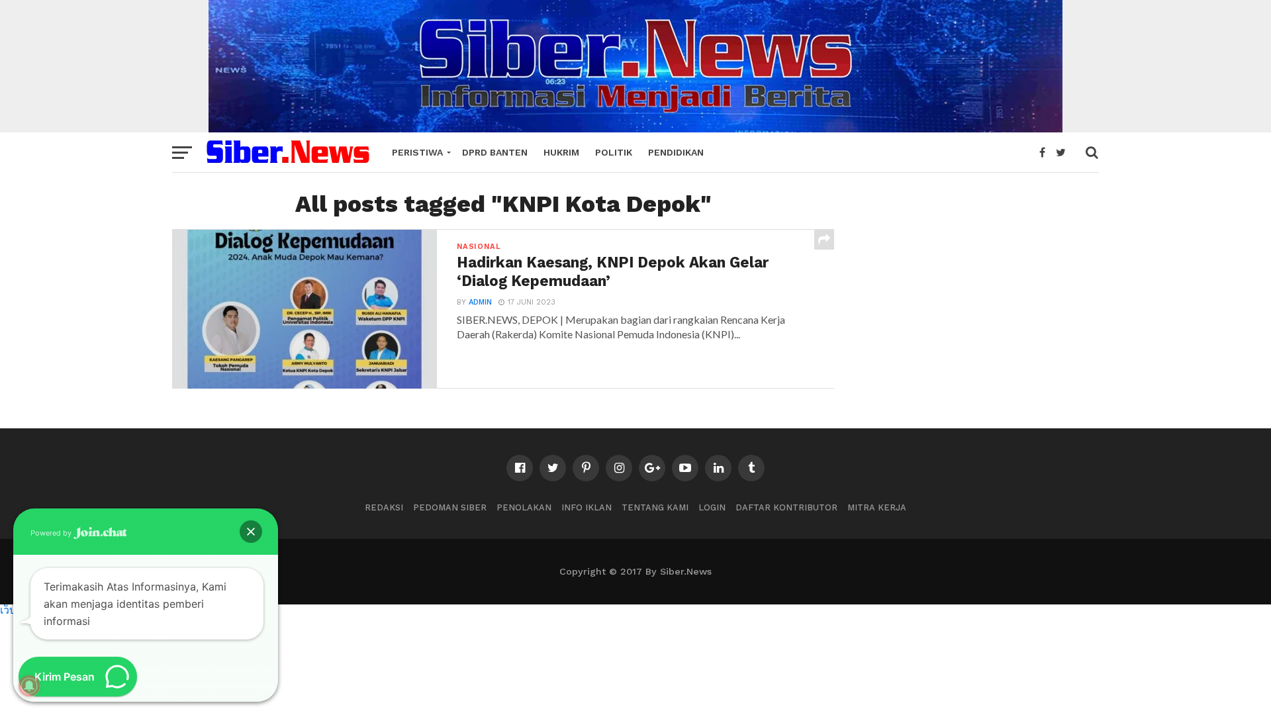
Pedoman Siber (450, 507)
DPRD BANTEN (495, 152)
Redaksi (384, 507)
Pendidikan (676, 152)
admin (480, 302)
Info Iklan (586, 507)
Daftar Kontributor (786, 507)
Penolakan (523, 507)
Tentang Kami (655, 507)
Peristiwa (417, 152)
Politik (613, 152)
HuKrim (561, 152)
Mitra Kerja (876, 507)
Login (712, 507)
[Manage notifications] (29, 685)
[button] (251, 531)
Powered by (51, 533)
